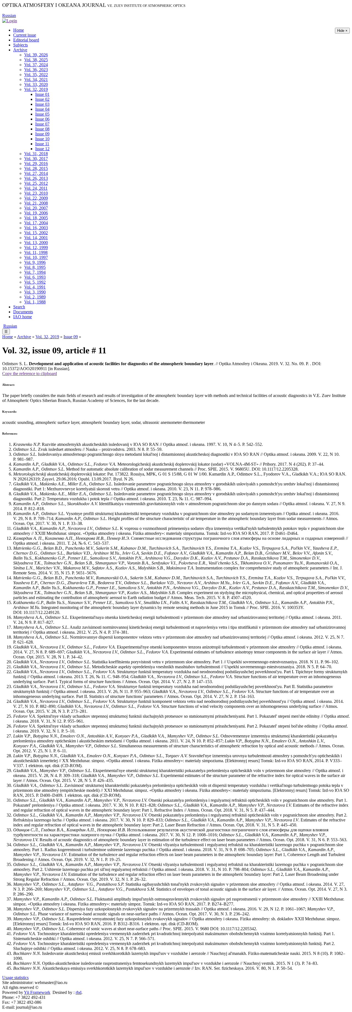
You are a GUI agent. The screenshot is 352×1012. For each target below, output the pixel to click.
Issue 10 (42, 138)
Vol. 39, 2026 (36, 54)
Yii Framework (37, 992)
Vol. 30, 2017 (36, 158)
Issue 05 (42, 114)
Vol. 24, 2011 (36, 188)
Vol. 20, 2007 (36, 208)
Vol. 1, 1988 (35, 302)
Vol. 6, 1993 (35, 277)
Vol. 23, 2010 (36, 193)
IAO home (22, 316)
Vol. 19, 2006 (36, 213)
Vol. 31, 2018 (36, 153)
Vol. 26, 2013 (36, 178)
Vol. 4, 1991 (35, 287)
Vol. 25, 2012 (36, 183)
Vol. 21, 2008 (36, 203)
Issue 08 (42, 129)
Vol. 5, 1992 (35, 282)
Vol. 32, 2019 (36, 89)
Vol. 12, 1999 (36, 247)
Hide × (342, 31)
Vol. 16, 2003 (36, 227)
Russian (9, 15)
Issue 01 (42, 94)
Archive (20, 49)
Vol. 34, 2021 (36, 79)
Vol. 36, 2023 (36, 69)
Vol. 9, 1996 (35, 262)
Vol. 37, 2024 (36, 64)
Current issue (24, 35)
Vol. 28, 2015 (36, 168)
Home (18, 30)
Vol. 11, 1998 (36, 252)
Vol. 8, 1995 (35, 267)
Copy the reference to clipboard (29, 373)
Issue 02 (42, 99)
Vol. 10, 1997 (36, 257)
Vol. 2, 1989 (35, 297)
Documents (23, 311)
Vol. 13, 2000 (36, 242)
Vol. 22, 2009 (36, 198)
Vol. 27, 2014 (36, 173)
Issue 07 (42, 124)
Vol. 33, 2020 (36, 84)
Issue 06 (42, 119)
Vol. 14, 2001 (36, 237)
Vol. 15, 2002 (36, 232)
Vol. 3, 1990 (35, 292)
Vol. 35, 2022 (36, 74)
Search (19, 306)
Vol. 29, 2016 (36, 163)
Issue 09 (42, 134)
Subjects (20, 45)
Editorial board (26, 40)
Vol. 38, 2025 (36, 59)
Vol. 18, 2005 (36, 218)
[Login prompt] (9, 20)
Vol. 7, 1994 (35, 272)
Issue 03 (42, 104)
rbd (78, 992)
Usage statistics (15, 977)
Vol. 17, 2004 (36, 222)
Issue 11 (42, 143)
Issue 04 (42, 109)
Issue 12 (42, 148)
